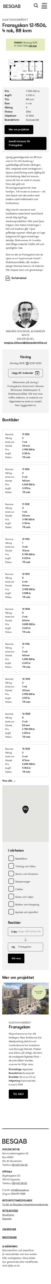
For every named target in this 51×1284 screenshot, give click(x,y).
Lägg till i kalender (22, 373)
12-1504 (26, 609)
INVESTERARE (9, 1237)
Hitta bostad (10, 1211)
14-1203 (26, 749)
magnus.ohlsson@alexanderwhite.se (25, 343)
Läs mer (33, 46)
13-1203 (26, 679)
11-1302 (26, 504)
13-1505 (26, 714)
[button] (44, 6)
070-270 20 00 (25, 339)
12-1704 (26, 644)
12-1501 (26, 574)
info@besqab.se (20, 1190)
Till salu (18, 1094)
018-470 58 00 (19, 1183)
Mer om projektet (19, 129)
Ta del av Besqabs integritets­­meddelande (25, 1204)
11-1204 (25, 469)
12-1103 (26, 539)
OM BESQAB (9, 1229)
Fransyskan (19, 1027)
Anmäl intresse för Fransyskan (19, 143)
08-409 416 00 (19, 1165)
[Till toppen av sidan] (45, 1120)
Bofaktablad (19, 278)
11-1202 (25, 434)
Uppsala (6, 1219)
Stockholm (8, 1215)
